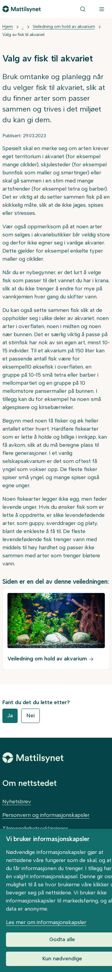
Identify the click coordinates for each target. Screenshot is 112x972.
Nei (30, 715)
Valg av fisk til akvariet (23, 34)
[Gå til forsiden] (21, 9)
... (23, 26)
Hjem (7, 26)
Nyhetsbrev (16, 801)
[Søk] (83, 9)
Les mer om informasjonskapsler (46, 922)
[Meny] (101, 9)
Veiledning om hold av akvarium (64, 26)
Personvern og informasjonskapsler (46, 815)
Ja (10, 715)
